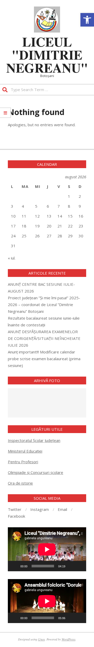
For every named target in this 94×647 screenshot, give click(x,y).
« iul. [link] (11, 258)
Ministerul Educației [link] (25, 451)
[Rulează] (14, 566)
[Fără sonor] (71, 566)
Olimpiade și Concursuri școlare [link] (35, 472)
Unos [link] (41, 639)
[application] (47, 549)
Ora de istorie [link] (20, 483)
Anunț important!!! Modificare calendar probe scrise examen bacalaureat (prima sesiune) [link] (44, 358)
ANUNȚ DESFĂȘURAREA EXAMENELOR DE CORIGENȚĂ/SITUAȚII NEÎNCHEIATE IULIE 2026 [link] (44, 338)
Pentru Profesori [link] (23, 461)
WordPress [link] (68, 639)
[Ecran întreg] (79, 566)
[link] (87, 20)
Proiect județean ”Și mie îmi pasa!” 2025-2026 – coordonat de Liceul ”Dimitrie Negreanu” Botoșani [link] (44, 304)
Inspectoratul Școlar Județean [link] (34, 440)
